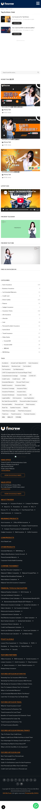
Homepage (4, 503)
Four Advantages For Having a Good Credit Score (15, 740)
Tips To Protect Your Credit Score (11, 734)
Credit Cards (6, 379)
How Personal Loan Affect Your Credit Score (14, 765)
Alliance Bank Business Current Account (13, 554)
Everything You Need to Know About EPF (13, 744)
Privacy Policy (14, 646)
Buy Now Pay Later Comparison (10, 570)
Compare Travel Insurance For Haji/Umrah (16, 529)
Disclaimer (4, 646)
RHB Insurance (18, 659)
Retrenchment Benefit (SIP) (31, 598)
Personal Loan (19, 404)
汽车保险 (18, 417)
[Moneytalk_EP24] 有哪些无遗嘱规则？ (11, 139)
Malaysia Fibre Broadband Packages (11, 576)
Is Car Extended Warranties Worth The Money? (15, 693)
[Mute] (34, 210)
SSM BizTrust (7, 793)
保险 (3, 417)
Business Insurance (21, 288)
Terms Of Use (5, 649)
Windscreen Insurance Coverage (11, 605)
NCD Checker (25, 592)
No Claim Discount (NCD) (9, 401)
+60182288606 (5, 470)
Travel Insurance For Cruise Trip (10, 718)
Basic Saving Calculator (8, 621)
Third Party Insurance (24, 411)
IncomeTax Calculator (30, 605)
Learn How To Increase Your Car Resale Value (14, 697)
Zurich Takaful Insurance (25, 665)
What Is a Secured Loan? (8, 759)
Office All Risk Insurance (20, 522)
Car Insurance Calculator (21, 608)
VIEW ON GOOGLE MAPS (12, 475)
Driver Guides (21, 299)
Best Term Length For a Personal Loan (12, 756)
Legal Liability (6, 398)
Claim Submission (6, 513)
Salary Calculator (6, 608)
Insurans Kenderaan (8, 395)
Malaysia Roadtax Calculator (9, 592)
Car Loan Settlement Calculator (10, 595)
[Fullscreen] (38, 210)
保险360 (22, 348)
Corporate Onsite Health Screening (11, 560)
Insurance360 (22, 344)
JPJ (30, 395)
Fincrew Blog (15, 510)
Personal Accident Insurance (21, 326)
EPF (24, 379)
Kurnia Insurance (31, 659)
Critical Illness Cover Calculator (10, 598)
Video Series (21, 337)
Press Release (23, 643)
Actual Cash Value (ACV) (18, 363)
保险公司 (10, 417)
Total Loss (5, 414)
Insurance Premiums (8, 391)
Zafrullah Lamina (17, 19)
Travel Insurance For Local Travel (10, 712)
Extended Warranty (8, 382)
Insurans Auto (21, 391)
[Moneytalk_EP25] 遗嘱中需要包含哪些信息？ (12, 107)
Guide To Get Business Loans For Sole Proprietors (16, 762)
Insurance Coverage (8, 388)
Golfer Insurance (32, 532)
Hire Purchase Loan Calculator (10, 633)
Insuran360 (22, 341)
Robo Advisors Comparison (9, 579)
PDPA (33, 643)
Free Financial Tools (27, 510)
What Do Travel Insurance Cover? (11, 706)
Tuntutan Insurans (29, 414)
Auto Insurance (21, 284)
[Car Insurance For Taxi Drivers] (5, 19)
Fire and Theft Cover (22, 382)
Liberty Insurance (9, 665)
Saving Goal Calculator (24, 621)
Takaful (25, 407)
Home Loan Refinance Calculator (10, 630)
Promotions (16, 506)
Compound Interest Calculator (10, 614)
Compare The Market (32, 503)
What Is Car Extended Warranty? (11, 690)
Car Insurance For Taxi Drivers (20, 17)
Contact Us (17, 513)
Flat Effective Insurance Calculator (11, 617)
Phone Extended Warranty (9, 557)
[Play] (3, 210)
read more (17, 23)
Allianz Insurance (6, 659)
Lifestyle (21, 318)
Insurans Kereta (22, 395)
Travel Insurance (21, 333)
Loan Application (29, 398)
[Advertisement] (20, 54)
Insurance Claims (20, 385)
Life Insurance (21, 314)
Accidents (5, 363)
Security (14, 649)
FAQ (32, 506)
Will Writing (21, 352)
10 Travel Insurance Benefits (9, 725)
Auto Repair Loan (6, 541)
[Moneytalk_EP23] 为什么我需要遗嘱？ (11, 172)
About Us (7, 506)
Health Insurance (7, 385)
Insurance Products (16, 503)
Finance (21, 303)
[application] (20, 200)
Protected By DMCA (31, 793)
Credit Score (16, 379)
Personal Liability (7, 404)
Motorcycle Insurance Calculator (10, 611)
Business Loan (16, 366)
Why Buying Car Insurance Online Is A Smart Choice (16, 684)
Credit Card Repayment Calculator (11, 627)
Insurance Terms (21, 311)
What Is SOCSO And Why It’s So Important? (14, 747)
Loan (21, 322)
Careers (25, 506)
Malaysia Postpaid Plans (29, 573)
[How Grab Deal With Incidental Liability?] (5, 30)
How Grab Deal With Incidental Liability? (23, 27)
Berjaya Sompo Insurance (8, 668)
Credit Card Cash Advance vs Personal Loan (14, 769)
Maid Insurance (19, 532)
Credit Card (21, 296)
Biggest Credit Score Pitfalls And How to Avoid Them (17, 737)
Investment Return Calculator (10, 624)
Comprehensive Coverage (10, 375)
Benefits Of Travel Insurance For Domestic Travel (16, 715)
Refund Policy (25, 646)
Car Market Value (27, 633)
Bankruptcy (5, 366)
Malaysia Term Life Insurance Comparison (13, 582)
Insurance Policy (22, 388)
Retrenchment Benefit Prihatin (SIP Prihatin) (17, 601)
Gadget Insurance (21, 307)
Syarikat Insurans (15, 407)
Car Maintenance (18, 369)
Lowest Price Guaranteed (8, 643)
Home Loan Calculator (30, 630)
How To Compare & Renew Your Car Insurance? (15, 687)
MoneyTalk (7, 110)
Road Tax (5, 407)
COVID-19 (32, 375)
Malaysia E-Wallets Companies (10, 573)
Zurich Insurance (20, 662)
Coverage (23, 375)
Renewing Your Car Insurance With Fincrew (14, 677)
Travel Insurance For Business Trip (11, 709)
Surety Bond (21, 329)
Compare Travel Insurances (29, 525)
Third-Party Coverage (8, 411)
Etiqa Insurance (32, 662)
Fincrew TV (4, 510)
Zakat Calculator (30, 617)
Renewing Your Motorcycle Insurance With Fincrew (16, 680)
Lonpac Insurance (6, 662)
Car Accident (27, 366)
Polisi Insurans (30, 404)
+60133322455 (5, 489)
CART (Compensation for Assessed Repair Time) (16, 372)
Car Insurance (6, 369)
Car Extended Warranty (21, 292)
